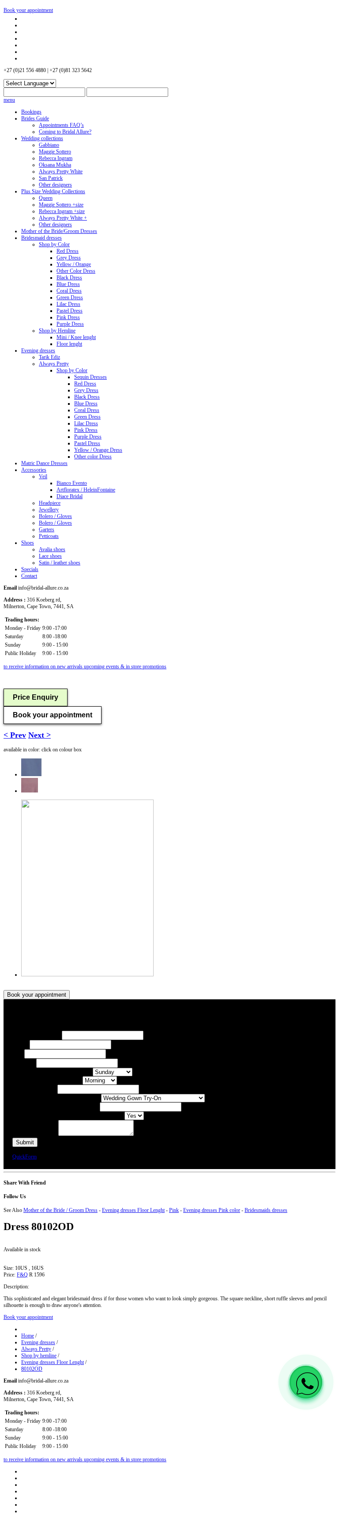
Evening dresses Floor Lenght (133, 1210)
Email (18, 1054)
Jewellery (49, 510)
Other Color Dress (75, 271)
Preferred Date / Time (34, 1089)
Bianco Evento (71, 483)
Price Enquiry (35, 697)
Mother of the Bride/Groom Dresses (59, 231)
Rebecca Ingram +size (62, 211)
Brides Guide (35, 118)
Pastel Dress (69, 311)
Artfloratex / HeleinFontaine (85, 490)
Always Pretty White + (63, 218)
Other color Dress (93, 456)
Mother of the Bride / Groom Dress (60, 1210)
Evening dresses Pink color (211, 1210)
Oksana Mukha (55, 165)
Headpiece (49, 503)
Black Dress (69, 277)
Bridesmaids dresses (266, 1210)
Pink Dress (68, 317)
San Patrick (51, 178)
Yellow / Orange (73, 264)
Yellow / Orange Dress (98, 450)
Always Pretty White (61, 171)
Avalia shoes (52, 549)
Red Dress (67, 251)
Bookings (31, 112)
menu (9, 100)
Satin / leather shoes (59, 563)
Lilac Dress (68, 304)
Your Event (24, 1063)
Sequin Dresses (90, 377)
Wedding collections (42, 138)
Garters (46, 529)
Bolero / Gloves (55, 516)
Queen (46, 198)
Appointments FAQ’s (61, 125)
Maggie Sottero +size (61, 205)
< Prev (15, 735)
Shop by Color (54, 244)
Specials (29, 569)
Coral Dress (69, 291)
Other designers (55, 185)
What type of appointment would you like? (56, 1098)
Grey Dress (68, 258)
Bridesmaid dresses (41, 238)
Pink (174, 1210)
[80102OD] (29, 791)
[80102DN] (31, 774)
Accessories (33, 470)
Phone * (21, 1045)
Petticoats (49, 536)
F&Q (22, 1275)
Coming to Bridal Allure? (65, 132)
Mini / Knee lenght (76, 337)
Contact (29, 576)
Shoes (27, 543)
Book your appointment (28, 10)
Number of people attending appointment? (56, 1107)
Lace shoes (50, 556)
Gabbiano (49, 145)
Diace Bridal (69, 496)
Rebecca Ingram (55, 158)
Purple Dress (70, 324)
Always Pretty (54, 364)
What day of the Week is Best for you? (52, 1072)
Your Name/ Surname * (37, 1035)
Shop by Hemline (57, 331)
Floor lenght (69, 344)
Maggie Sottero (55, 152)
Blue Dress (68, 284)
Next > (39, 735)
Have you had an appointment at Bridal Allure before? (68, 1116)
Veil (43, 476)
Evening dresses (38, 350)
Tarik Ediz (49, 357)
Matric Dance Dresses (44, 463)
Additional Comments (35, 1134)
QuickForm (24, 1157)
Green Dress (69, 297)
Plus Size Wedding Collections (53, 191)
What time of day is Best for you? (47, 1081)
